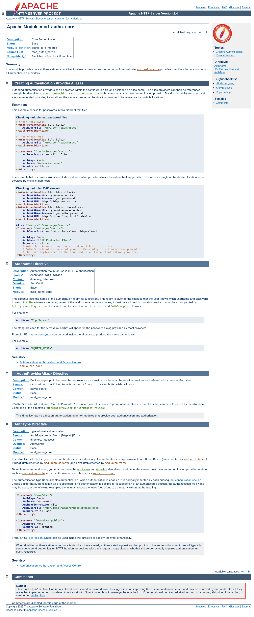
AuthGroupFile (121, 306)
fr (207, 32)
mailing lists (38, 595)
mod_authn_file (33, 473)
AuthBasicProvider (53, 93)
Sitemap (246, 7)
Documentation (44, 18)
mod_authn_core (148, 69)
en (200, 32)
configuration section (188, 479)
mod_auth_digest (56, 463)
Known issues (224, 87)
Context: (18, 279)
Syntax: (18, 275)
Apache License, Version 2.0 (44, 609)
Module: (18, 291)
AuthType (219, 72)
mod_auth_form (115, 463)
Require (36, 306)
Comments (222, 102)
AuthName (220, 65)
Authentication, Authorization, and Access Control (50, 362)
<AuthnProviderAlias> (227, 69)
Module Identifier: (19, 47)
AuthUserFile (94, 306)
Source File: (15, 51)
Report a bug (223, 92)
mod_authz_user (104, 473)
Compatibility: (16, 56)
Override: (19, 283)
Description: (15, 39)
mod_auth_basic (195, 459)
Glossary (234, 7)
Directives (214, 7)
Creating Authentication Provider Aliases (229, 53)
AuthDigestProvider (85, 93)
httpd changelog (225, 83)
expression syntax (40, 334)
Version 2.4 (63, 18)
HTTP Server (25, 18)
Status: (11, 43)
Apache (10, 18)
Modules (201, 7)
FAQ (224, 7)
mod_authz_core (31, 366)
